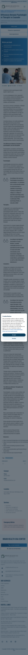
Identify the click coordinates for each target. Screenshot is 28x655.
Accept (14, 335)
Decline (14, 338)
